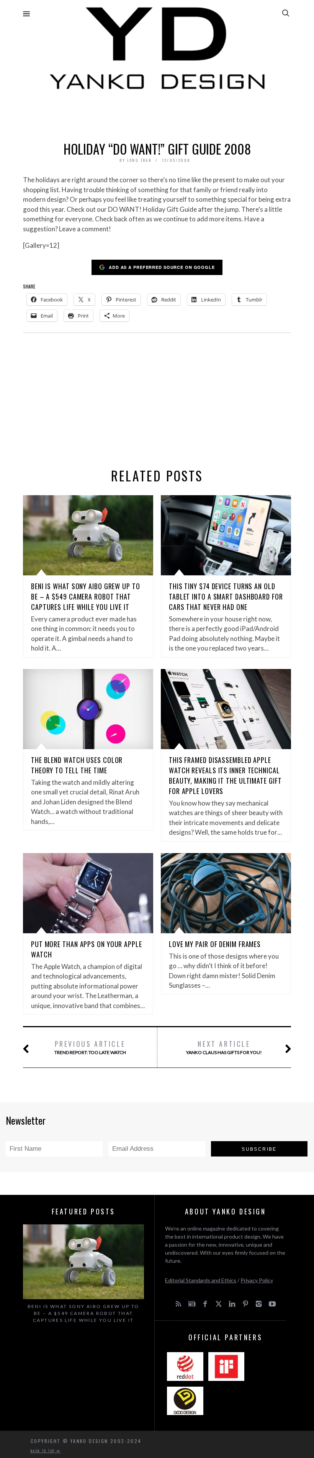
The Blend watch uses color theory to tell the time (77, 765)
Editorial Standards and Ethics (200, 1280)
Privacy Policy (256, 1280)
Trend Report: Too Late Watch (90, 1047)
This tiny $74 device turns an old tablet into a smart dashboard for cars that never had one (226, 596)
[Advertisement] (157, 113)
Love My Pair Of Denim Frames (215, 944)
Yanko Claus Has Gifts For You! (224, 1047)
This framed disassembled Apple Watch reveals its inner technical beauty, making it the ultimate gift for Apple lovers (225, 775)
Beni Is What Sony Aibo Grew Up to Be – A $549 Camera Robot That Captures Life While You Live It (85, 596)
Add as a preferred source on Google (162, 267)
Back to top (44, 1450)
